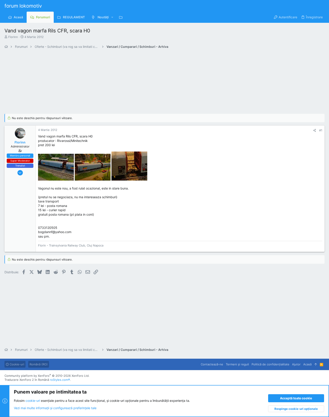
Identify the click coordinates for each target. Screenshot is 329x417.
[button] (112, 17)
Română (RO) (39, 364)
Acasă (307, 364)
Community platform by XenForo (47, 375)
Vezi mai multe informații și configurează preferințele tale (55, 408)
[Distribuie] (315, 130)
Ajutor (296, 364)
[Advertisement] (138, 82)
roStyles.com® (60, 379)
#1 (320, 130)
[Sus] (315, 364)
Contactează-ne (212, 364)
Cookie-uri (16, 364)
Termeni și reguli (237, 364)
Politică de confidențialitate (270, 364)
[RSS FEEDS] (121, 17)
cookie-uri (33, 400)
